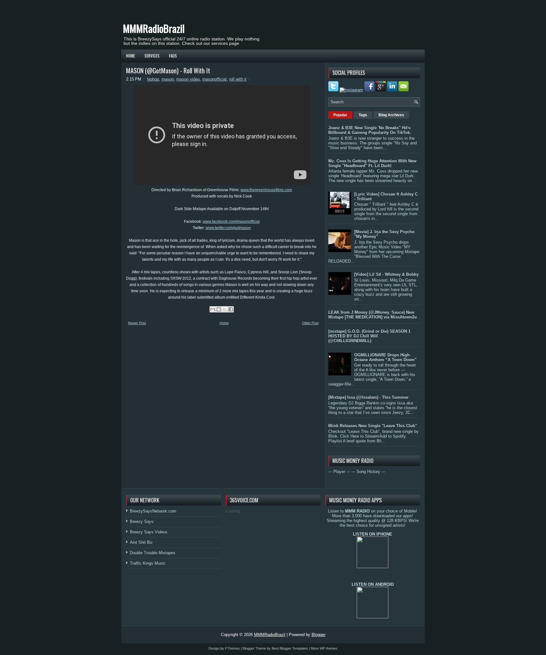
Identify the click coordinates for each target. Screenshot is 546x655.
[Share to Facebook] (231, 309)
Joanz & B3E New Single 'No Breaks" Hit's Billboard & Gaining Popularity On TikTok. (369, 130)
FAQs (173, 55)
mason (167, 79)
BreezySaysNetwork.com (153, 511)
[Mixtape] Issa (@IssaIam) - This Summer (368, 397)
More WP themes (324, 648)
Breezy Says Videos (148, 532)
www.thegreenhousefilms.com (266, 190)
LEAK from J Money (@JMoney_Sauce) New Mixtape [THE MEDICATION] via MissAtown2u (372, 314)
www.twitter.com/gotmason (228, 228)
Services (152, 55)
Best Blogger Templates (290, 648)
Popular (340, 115)
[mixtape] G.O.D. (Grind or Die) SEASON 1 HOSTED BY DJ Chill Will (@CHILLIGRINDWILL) (369, 336)
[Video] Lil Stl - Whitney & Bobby (386, 274)
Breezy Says (142, 521)
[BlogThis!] (218, 309)
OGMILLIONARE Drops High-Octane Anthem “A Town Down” (385, 357)
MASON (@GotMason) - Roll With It (168, 70)
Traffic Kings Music (148, 563)
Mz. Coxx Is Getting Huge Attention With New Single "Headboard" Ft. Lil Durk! (372, 163)
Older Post (310, 323)
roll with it (237, 79)
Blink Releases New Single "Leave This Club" (372, 425)
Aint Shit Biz (141, 542)
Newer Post (137, 323)
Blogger (318, 634)
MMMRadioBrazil (154, 28)
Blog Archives (391, 115)
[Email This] (212, 309)
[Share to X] (224, 309)
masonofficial (214, 79)
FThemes (232, 648)
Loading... (235, 511)
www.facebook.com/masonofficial (231, 221)
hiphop (153, 79)
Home (130, 55)
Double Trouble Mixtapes (152, 552)
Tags (363, 115)
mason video (188, 79)
